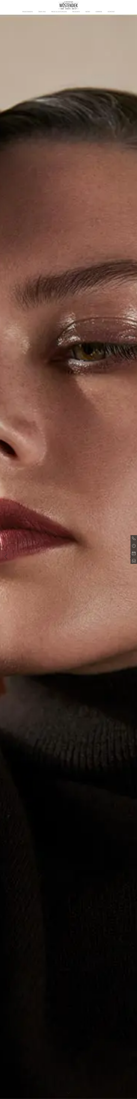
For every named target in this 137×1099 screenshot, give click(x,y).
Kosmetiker (68, 11)
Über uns (42, 12)
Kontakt (111, 12)
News (87, 12)
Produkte (76, 12)
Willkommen (27, 12)
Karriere (99, 12)
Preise (38, 11)
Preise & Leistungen (59, 12)
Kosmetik (49, 11)
